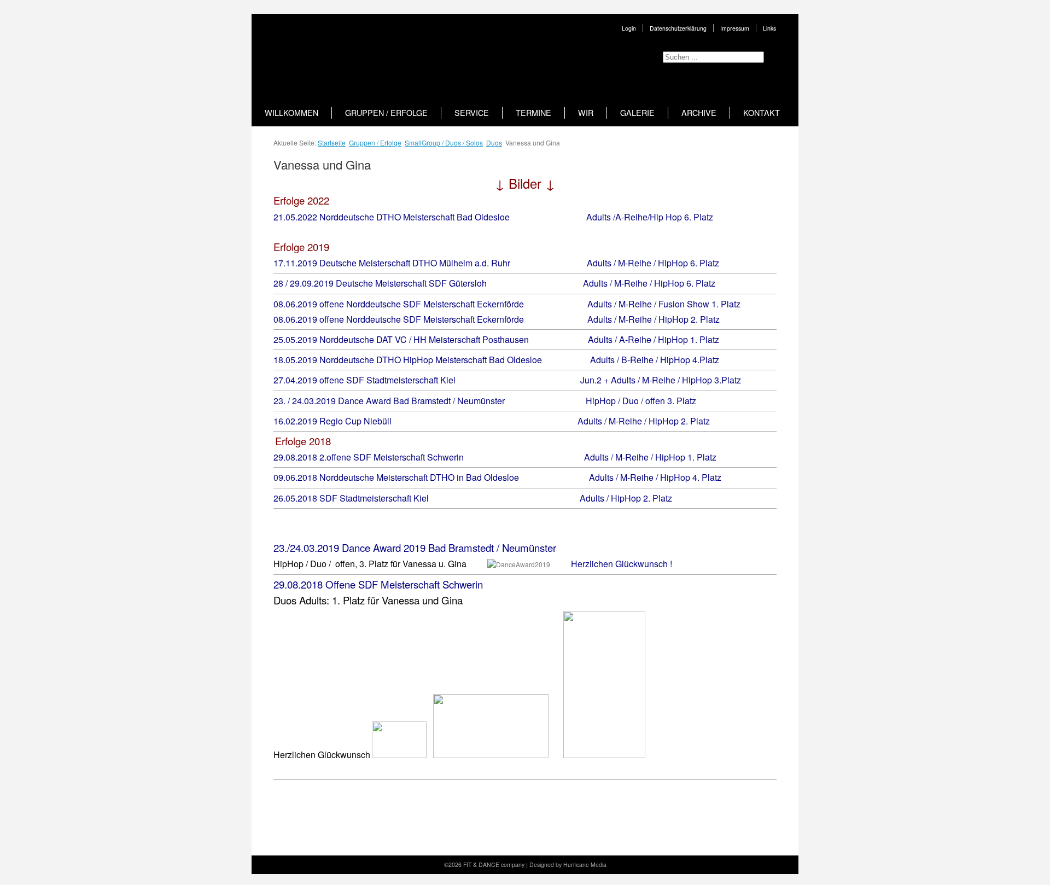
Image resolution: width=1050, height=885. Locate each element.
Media (598, 864)
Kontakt (761, 112)
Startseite (332, 142)
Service (471, 112)
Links (769, 28)
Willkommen (291, 112)
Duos (494, 142)
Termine (533, 112)
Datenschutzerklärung (678, 28)
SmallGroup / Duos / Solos (444, 142)
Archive (698, 112)
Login (629, 28)
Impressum (734, 28)
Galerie (637, 112)
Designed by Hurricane (560, 864)
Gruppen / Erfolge (386, 112)
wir (585, 112)
